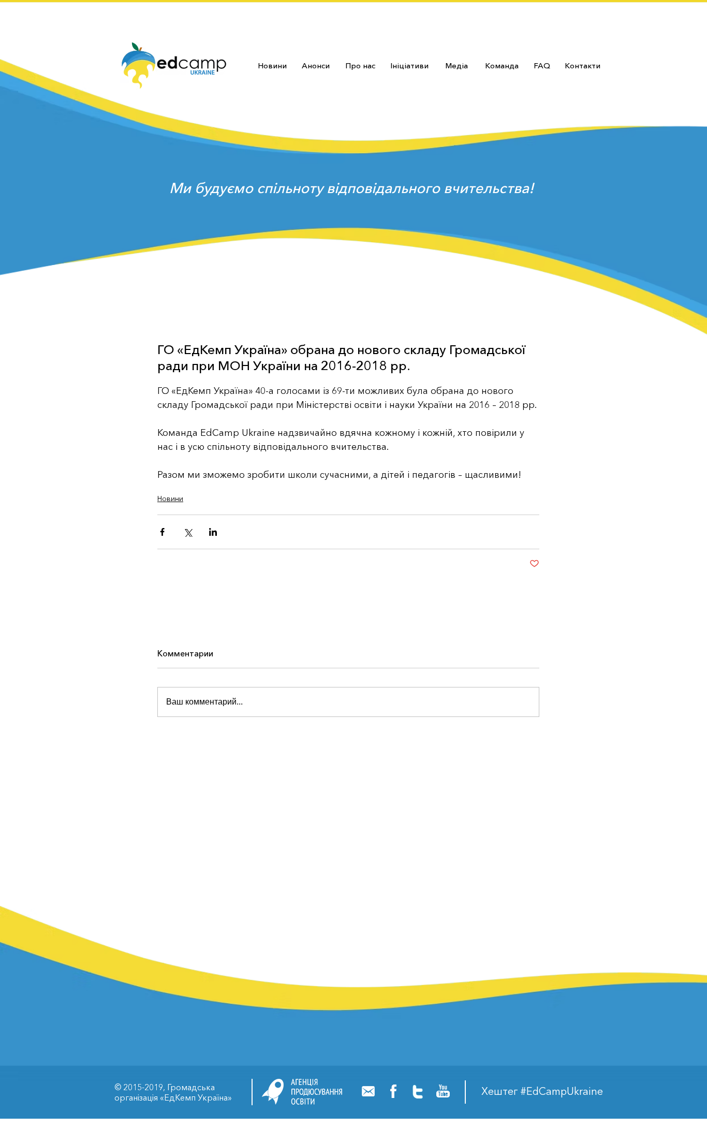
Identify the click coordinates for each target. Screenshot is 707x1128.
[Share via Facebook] (162, 532)
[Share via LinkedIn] (213, 532)
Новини (170, 498)
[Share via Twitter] (188, 532)
